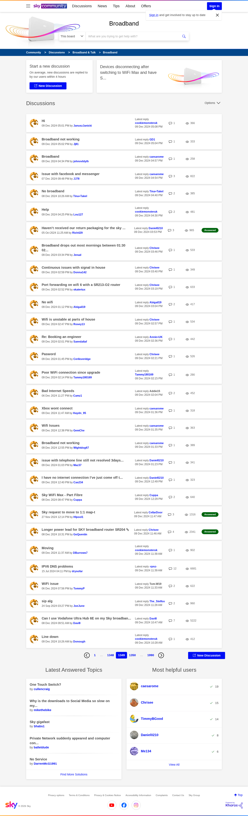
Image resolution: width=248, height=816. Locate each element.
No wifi (47, 302)
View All (174, 764)
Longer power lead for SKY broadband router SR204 (84, 529)
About (130, 6)
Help (45, 209)
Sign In (214, 6)
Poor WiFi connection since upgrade (71, 372)
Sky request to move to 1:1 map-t (68, 512)
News (102, 6)
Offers (146, 6)
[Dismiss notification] (217, 15)
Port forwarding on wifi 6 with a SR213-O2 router (81, 285)
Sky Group (194, 795)
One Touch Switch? (45, 684)
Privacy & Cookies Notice (107, 795)
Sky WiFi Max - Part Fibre (62, 495)
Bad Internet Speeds (58, 391)
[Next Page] (161, 655)
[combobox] (132, 36)
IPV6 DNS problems (57, 566)
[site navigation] (28, 6)
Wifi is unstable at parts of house (68, 319)
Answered (210, 230)
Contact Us (178, 795)
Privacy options (56, 795)
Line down (50, 637)
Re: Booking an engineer (61, 337)
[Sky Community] (50, 6)
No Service (38, 759)
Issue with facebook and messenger (71, 174)
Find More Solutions (73, 774)
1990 (150, 655)
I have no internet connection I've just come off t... (82, 477)
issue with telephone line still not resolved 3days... (83, 460)
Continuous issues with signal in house (73, 267)
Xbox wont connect (57, 408)
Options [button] (210, 103)
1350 (132, 655)
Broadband (124, 23)
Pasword (49, 354)
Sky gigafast (40, 722)
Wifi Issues (51, 425)
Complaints (162, 795)
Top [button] (240, 795)
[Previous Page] (87, 655)
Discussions (82, 6)
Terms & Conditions (79, 795)
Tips (116, 6)
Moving (47, 548)
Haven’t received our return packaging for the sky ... (84, 228)
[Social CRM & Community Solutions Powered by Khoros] (234, 805)
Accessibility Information (138, 795)
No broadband (53, 191)
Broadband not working (60, 139)
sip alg (47, 601)
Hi (43, 121)
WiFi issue (50, 584)
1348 (110, 655)
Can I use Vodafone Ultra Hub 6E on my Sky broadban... (86, 618)
